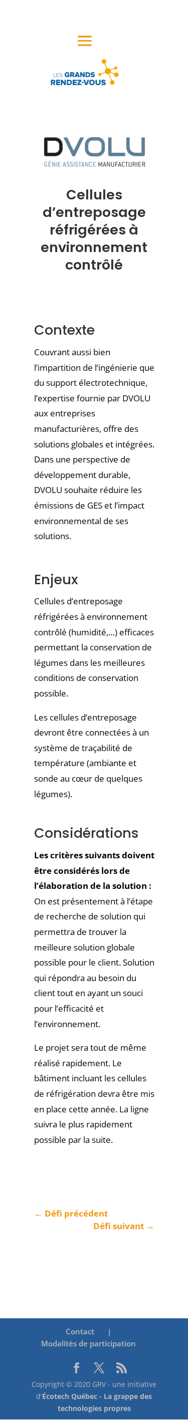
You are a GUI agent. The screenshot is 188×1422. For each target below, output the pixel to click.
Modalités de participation (88, 1343)
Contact (80, 1331)
